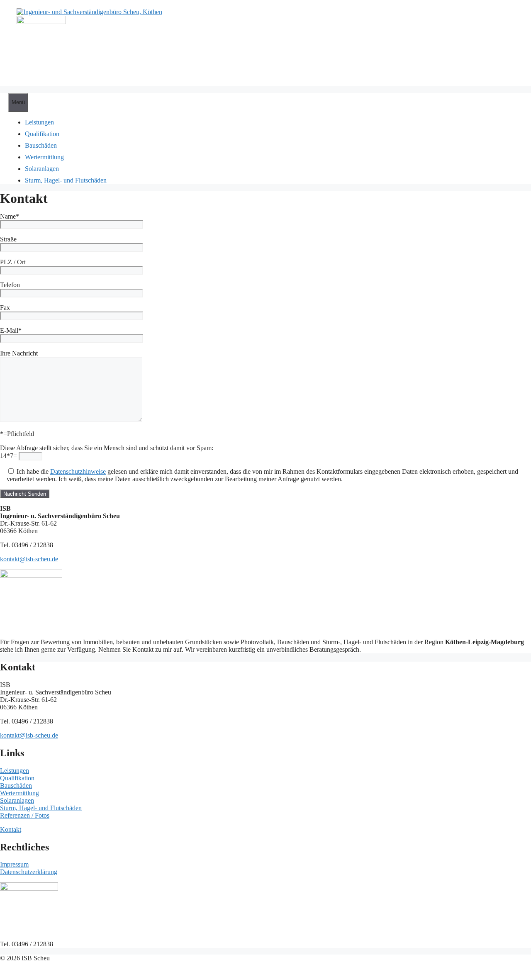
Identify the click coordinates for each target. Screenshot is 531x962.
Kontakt (10, 829)
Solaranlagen (17, 800)
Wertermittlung (19, 792)
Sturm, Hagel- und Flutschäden (41, 807)
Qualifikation (17, 778)
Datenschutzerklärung (28, 871)
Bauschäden (16, 785)
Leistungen (14, 770)
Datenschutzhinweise (78, 471)
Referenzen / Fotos (24, 815)
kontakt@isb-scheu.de (29, 559)
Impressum (14, 864)
